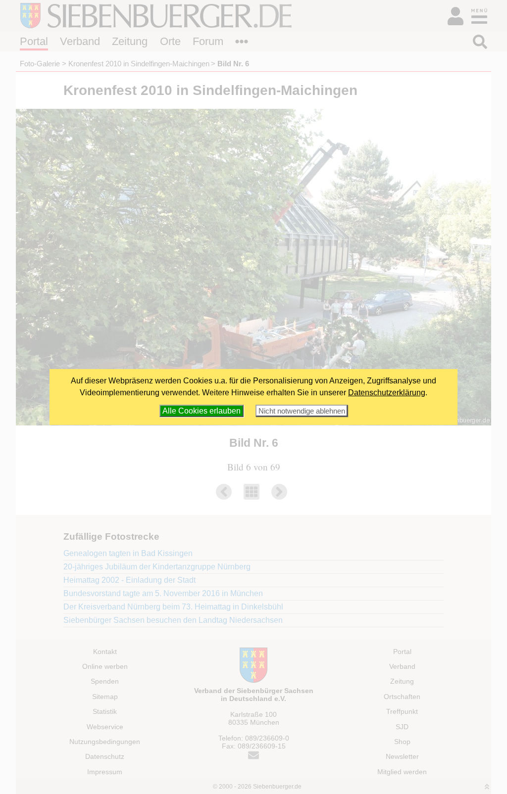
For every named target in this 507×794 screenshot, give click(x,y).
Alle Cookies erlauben (201, 411)
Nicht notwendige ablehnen (301, 411)
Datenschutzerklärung (386, 392)
